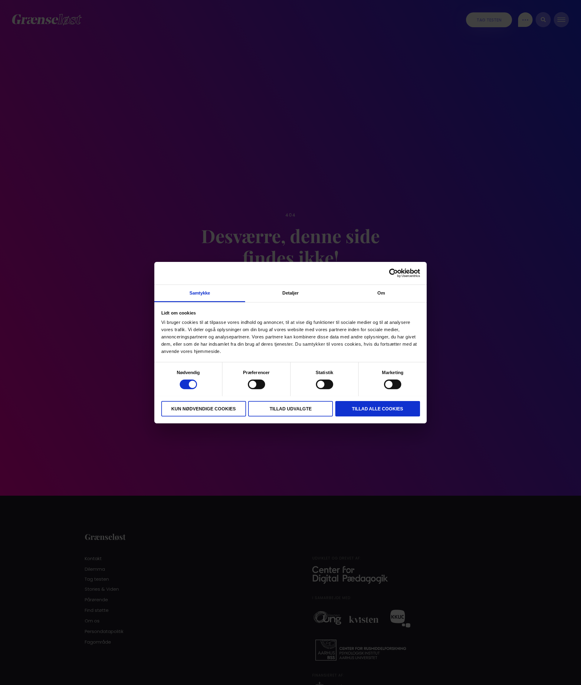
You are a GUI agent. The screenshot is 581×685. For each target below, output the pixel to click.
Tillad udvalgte (291, 408)
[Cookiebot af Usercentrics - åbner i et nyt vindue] (393, 273)
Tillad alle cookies (377, 408)
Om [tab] (381, 292)
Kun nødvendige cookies (203, 408)
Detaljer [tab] (290, 292)
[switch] (256, 384)
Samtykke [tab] (199, 292)
